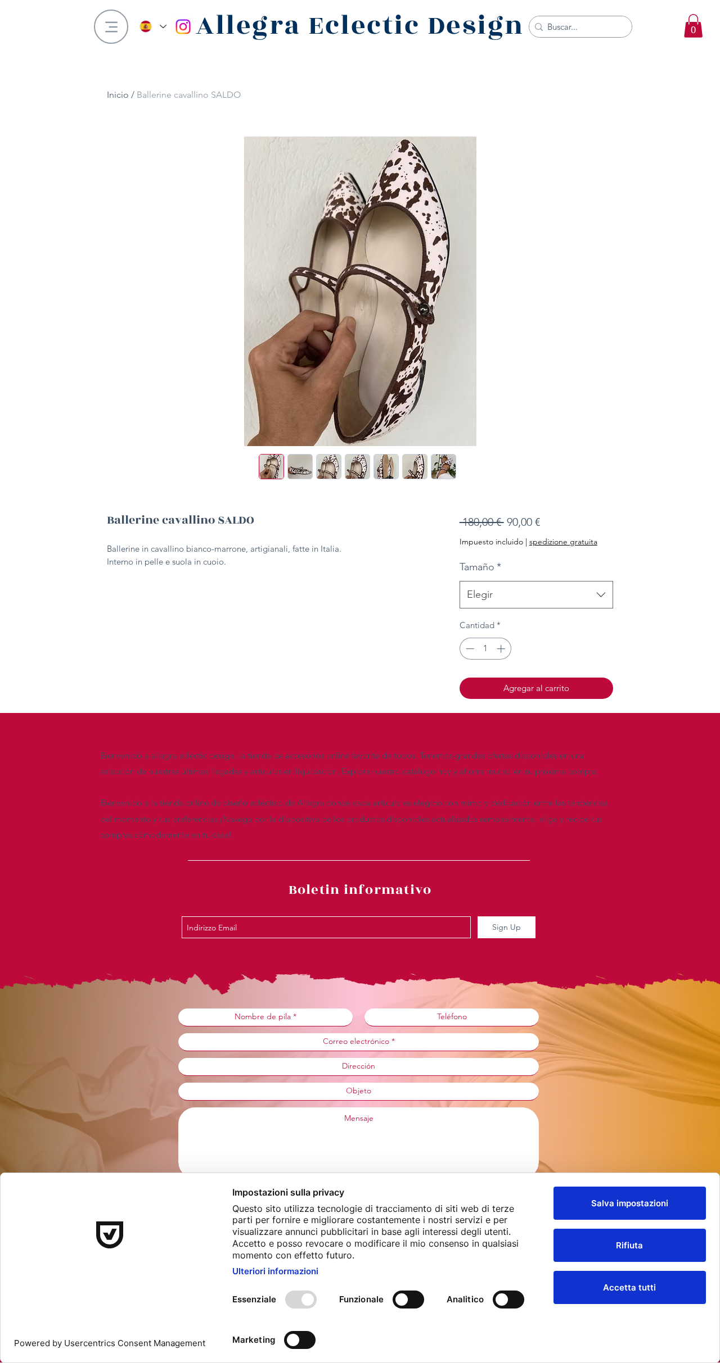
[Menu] (111, 27)
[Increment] (502, 648)
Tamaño (480, 567)
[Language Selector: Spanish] (152, 26)
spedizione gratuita (563, 542)
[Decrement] (468, 648)
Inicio (118, 94)
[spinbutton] (485, 648)
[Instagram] (183, 27)
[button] (693, 26)
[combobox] (536, 595)
